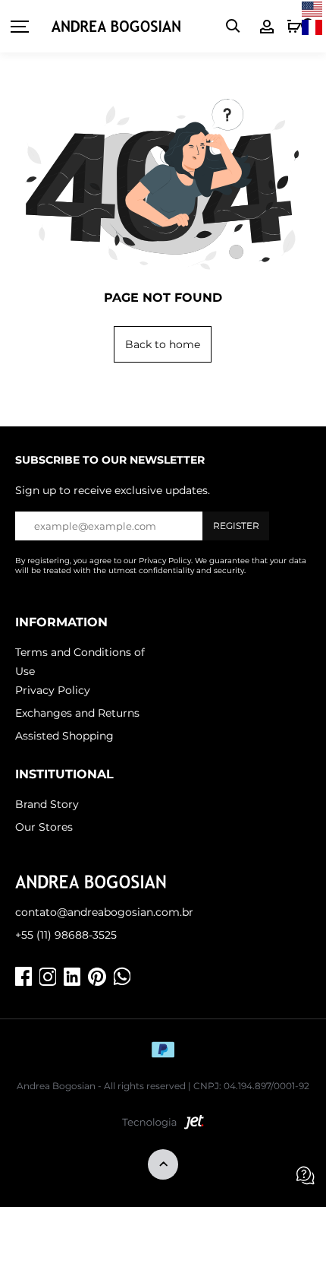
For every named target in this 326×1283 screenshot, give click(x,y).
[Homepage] (116, 26)
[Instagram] (47, 976)
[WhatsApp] (122, 976)
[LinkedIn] (72, 976)
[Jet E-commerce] (163, 1125)
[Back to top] (163, 1165)
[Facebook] (23, 976)
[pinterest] (97, 976)
